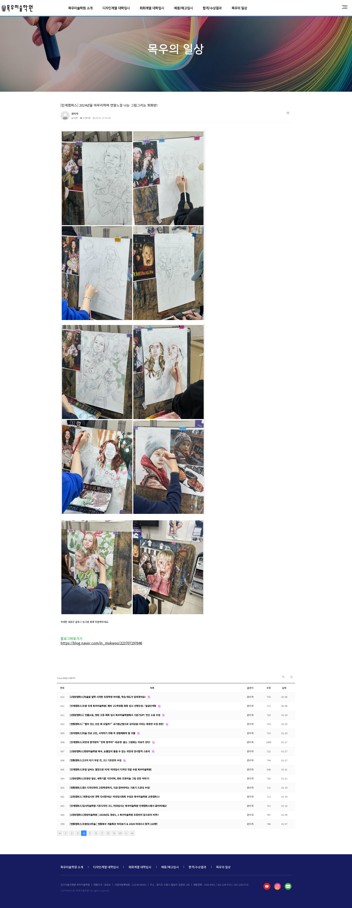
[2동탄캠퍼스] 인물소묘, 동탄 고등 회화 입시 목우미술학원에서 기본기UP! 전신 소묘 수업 (115, 715)
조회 (268, 688)
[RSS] (283, 676)
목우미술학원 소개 (80, 8)
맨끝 (132, 833)
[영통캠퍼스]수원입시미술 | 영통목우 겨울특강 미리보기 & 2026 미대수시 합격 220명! (114, 824)
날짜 (284, 688)
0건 (76, 117)
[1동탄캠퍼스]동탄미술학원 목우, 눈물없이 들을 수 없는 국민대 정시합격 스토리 (110, 751)
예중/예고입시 (183, 8)
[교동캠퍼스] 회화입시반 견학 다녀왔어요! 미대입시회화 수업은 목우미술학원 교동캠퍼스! (115, 796)
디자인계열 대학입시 (116, 8)
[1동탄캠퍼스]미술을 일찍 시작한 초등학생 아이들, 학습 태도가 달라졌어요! (108, 697)
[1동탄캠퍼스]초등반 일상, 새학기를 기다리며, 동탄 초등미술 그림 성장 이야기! (109, 778)
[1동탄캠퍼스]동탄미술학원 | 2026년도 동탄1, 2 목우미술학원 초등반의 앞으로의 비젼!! (114, 814)
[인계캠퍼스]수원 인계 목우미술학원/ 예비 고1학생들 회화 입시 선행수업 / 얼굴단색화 (113, 706)
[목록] (287, 113)
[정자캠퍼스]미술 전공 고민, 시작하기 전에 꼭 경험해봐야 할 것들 (103, 733)
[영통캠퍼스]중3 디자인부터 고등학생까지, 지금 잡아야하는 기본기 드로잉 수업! (110, 787)
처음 (59, 833)
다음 (126, 833)
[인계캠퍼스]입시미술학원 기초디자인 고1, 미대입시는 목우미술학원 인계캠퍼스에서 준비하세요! (118, 805)
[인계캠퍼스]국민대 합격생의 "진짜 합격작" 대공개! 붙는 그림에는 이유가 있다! (110, 742)
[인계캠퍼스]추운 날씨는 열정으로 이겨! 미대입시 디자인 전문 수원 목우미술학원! (111, 769)
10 (120, 833)
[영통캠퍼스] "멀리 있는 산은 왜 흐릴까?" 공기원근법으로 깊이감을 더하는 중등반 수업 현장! (117, 724)
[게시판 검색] (291, 676)
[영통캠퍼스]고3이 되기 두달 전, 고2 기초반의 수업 (96, 760)
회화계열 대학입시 (152, 8)
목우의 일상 (239, 8)
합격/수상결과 (212, 8)
